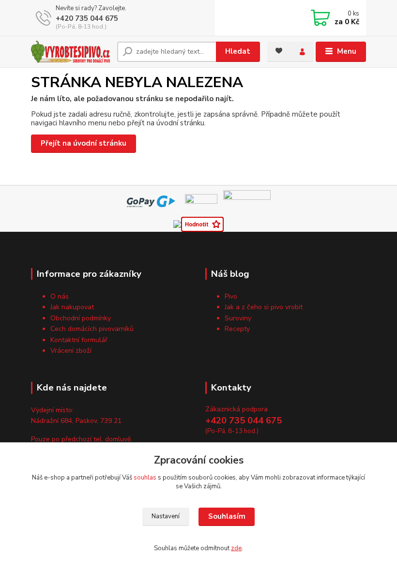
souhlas (145, 477)
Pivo (231, 296)
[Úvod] (70, 52)
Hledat (237, 51)
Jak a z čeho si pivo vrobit (264, 307)
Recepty (237, 328)
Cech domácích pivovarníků (92, 328)
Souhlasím (226, 516)
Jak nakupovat (72, 307)
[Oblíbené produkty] (278, 51)
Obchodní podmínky (80, 318)
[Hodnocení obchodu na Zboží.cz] (202, 223)
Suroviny (238, 318)
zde (236, 548)
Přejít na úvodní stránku (83, 143)
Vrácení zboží (71, 350)
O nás (59, 296)
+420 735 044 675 (87, 18)
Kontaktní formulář (78, 340)
